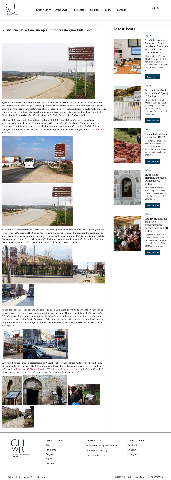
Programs (51, 449)
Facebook (132, 445)
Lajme (148, 35)
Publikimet (94, 9)
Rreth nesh (42, 9)
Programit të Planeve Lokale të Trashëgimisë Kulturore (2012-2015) (50, 369)
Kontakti (121, 9)
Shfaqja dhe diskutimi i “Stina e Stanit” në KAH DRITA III (155, 179)
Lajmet (108, 9)
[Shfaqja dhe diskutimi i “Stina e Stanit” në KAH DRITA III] (127, 187)
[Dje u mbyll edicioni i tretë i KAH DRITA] (127, 145)
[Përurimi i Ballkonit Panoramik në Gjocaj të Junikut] (127, 103)
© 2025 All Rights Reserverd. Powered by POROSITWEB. (139, 477)
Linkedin (131, 449)
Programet (61, 9)
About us (50, 445)
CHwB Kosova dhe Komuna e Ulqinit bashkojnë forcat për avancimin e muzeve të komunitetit (156, 46)
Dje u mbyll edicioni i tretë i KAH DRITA (156, 135)
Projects (50, 454)
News (49, 458)
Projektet (79, 9)
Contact (50, 463)
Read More (151, 77)
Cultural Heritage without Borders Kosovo (26, 477)
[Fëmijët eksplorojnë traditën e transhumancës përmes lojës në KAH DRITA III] (127, 233)
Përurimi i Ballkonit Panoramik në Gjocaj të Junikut (156, 93)
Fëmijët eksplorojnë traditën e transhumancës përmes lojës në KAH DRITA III (156, 224)
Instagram (132, 454)
